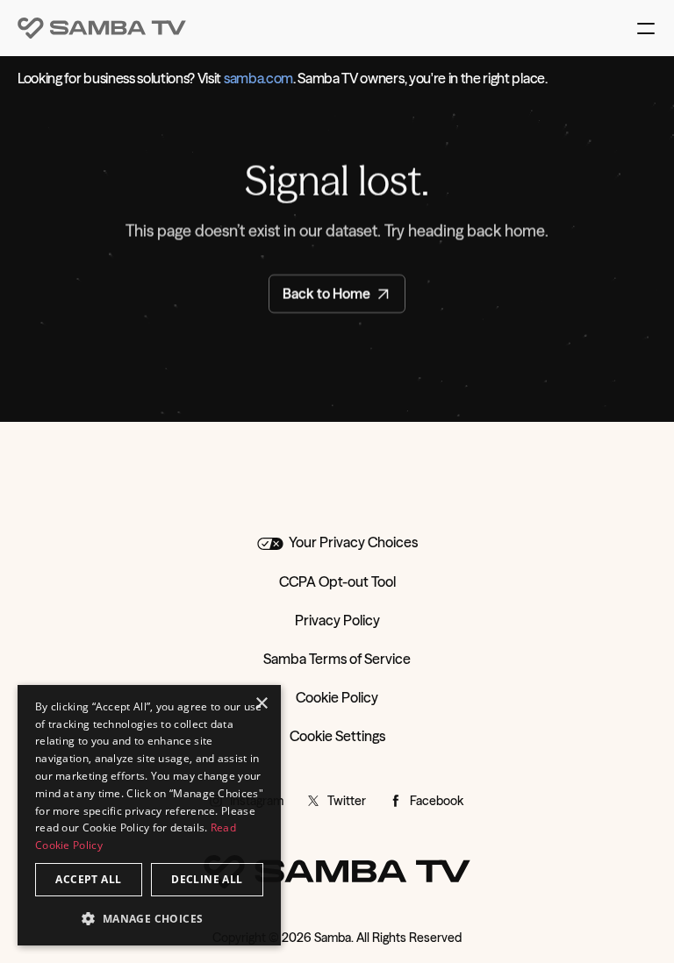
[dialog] (149, 815)
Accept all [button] (88, 879)
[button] (149, 918)
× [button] (261, 703)
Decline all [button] (206, 879)
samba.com (258, 78)
